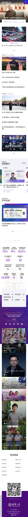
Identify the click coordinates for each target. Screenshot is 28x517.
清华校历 (4, 463)
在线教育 (8, 300)
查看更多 (24, 162)
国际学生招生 (8, 297)
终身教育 (19, 300)
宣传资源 (4, 475)
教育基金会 (18, 467)
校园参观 (4, 459)
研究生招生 (19, 294)
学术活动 (5, 168)
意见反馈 (14, 515)
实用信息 (4, 467)
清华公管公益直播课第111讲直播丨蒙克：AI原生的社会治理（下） (13, 186)
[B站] (14, 324)
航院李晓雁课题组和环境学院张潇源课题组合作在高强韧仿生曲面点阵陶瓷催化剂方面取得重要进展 (14, 225)
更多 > (16, 15)
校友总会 (4, 471)
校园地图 (17, 463)
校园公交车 (18, 459)
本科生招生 (8, 294)
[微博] (18, 324)
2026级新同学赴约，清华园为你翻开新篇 (14, 17)
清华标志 (17, 471)
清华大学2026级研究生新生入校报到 (12, 45)
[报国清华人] (14, 143)
